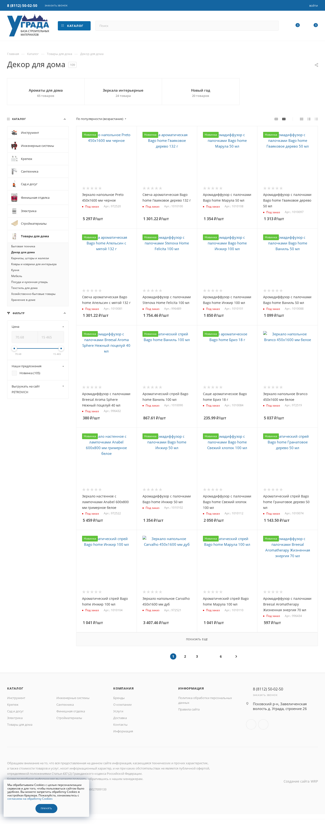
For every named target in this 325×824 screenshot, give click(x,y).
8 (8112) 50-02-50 (22, 5)
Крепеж (13, 704)
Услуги (118, 711)
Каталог (15, 688)
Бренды (119, 698)
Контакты (120, 724)
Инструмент (16, 698)
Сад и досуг (15, 711)
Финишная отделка (70, 711)
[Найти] (273, 26)
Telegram (263, 724)
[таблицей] (316, 119)
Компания (123, 688)
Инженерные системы (72, 698)
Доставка (120, 718)
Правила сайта (189, 709)
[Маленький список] (276, 119)
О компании (122, 704)
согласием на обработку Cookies (30, 799)
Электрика (15, 718)
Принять (46, 808)
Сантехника (65, 704)
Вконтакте (251, 724)
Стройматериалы (69, 718)
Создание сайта (297, 781)
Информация (123, 731)
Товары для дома (19, 724)
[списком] (309, 119)
